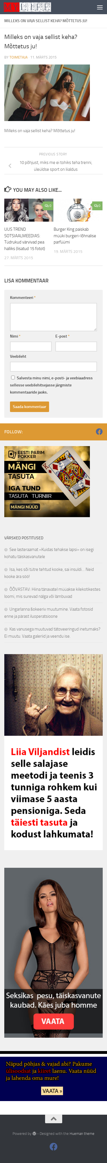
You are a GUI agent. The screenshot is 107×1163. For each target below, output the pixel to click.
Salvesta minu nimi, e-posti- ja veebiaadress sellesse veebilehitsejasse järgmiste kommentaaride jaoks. (51, 385)
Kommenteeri (23, 297)
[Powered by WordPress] (34, 1133)
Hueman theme (82, 1133)
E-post (62, 336)
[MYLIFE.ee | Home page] (35, 7)
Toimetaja (18, 57)
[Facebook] (99, 431)
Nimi (15, 336)
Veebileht (18, 356)
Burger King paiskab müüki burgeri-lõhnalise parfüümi (75, 236)
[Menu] (100, 7)
